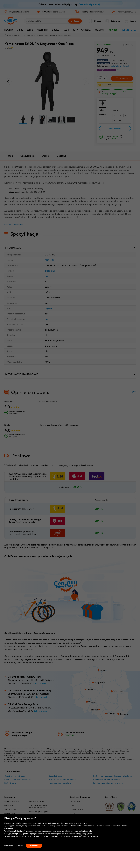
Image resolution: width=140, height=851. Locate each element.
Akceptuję (34, 845)
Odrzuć (20, 846)
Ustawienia (8, 846)
